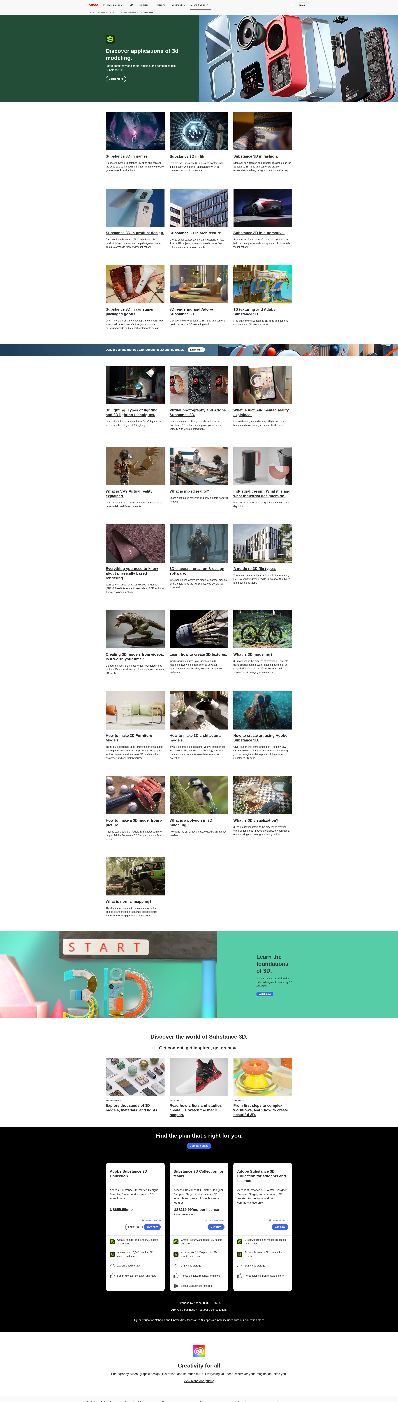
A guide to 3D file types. (254, 569)
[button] (292, 4)
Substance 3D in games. (127, 156)
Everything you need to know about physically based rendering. (132, 573)
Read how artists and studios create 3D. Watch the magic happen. (196, 1110)
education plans (254, 1320)
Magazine (160, 5)
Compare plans (199, 1145)
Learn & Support (199, 5)
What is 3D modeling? (253, 654)
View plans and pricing (199, 1381)
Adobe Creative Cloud (107, 12)
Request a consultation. (212, 1309)
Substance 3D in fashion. (255, 156)
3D (131, 5)
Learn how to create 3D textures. (198, 654)
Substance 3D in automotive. (259, 233)
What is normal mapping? (129, 901)
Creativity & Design (112, 5)
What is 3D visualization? (255, 820)
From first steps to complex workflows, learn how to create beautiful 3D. (260, 1110)
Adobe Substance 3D (130, 12)
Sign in (302, 5)
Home (91, 12)
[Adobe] (93, 5)
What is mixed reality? (189, 491)
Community (177, 5)
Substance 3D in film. (189, 156)
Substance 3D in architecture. (196, 233)
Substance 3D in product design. (135, 233)
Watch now (265, 994)
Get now (280, 1226)
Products (143, 5)
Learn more (116, 78)
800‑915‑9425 (212, 1303)
